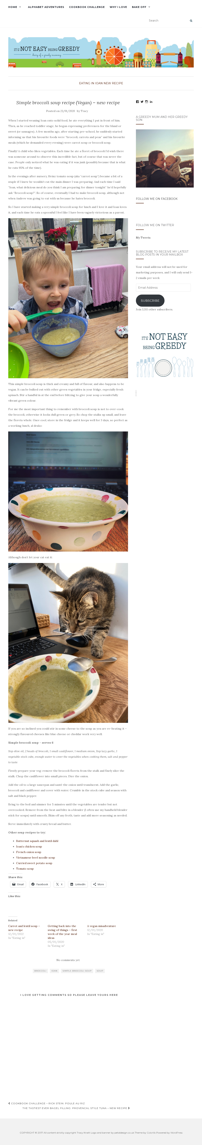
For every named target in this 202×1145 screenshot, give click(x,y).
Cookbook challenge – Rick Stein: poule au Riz (47, 1103)
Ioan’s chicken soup (29, 846)
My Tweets (143, 237)
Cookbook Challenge (87, 7)
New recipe (113, 83)
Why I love (118, 7)
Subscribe (150, 300)
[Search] (191, 21)
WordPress (176, 1132)
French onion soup (28, 852)
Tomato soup (25, 868)
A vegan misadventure (101, 926)
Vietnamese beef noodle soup (35, 857)
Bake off (139, 7)
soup (100, 971)
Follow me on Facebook (157, 199)
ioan (99, 83)
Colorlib (151, 1132)
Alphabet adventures (46, 7)
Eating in (86, 83)
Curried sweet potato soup (34, 863)
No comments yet (68, 960)
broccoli (40, 971)
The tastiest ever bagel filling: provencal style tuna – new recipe (75, 1108)
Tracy (84, 111)
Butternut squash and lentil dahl (37, 841)
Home (12, 7)
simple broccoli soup (77, 971)
